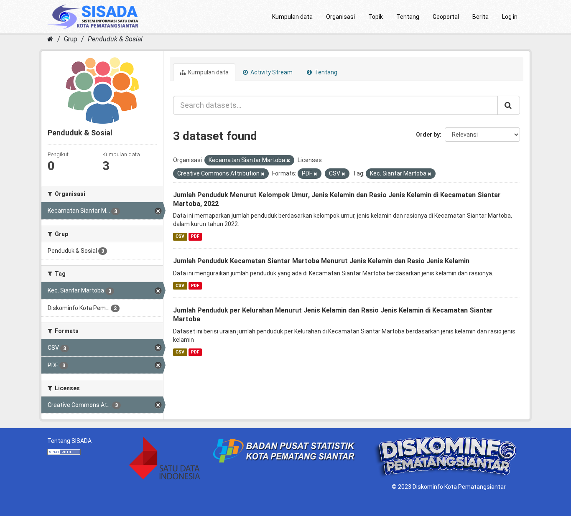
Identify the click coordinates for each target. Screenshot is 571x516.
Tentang (407, 16)
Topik (375, 16)
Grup (70, 39)
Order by (428, 134)
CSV (180, 236)
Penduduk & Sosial (115, 39)
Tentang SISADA (69, 440)
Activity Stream (271, 72)
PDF (195, 236)
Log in (509, 16)
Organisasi (340, 16)
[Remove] (288, 160)
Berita (480, 16)
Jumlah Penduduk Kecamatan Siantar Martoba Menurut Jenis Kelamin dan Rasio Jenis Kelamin (321, 261)
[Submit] (508, 105)
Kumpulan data (292, 16)
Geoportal (446, 16)
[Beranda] (50, 39)
